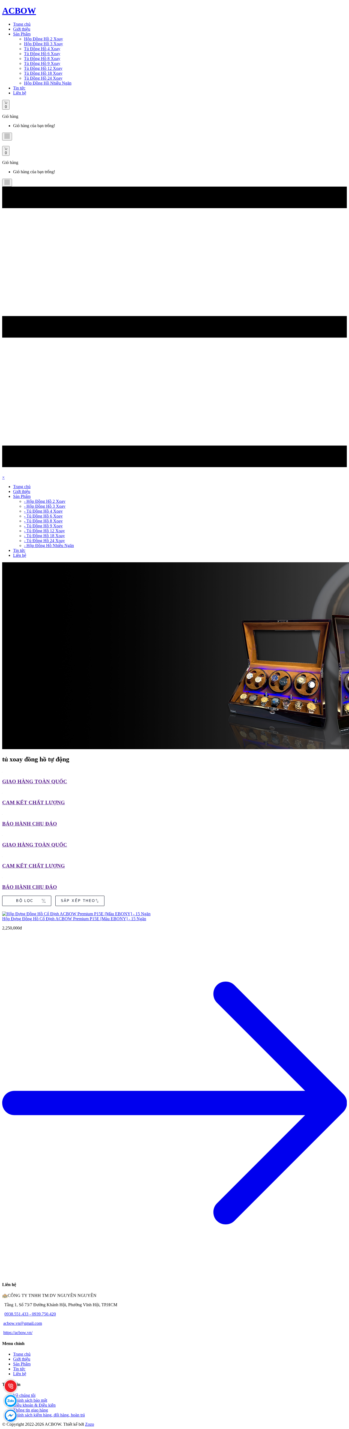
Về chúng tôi (24, 1395)
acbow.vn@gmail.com (22, 1323)
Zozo (89, 1424)
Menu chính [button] (13, 1343)
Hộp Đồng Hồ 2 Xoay (43, 39)
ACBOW (19, 11)
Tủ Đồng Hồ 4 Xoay (42, 48)
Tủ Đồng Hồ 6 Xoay (42, 53)
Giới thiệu (21, 29)
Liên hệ (19, 93)
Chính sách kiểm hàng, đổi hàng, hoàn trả (49, 1415)
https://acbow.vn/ (17, 1332)
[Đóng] (7, 136)
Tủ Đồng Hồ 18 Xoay (43, 73)
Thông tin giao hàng (30, 1410)
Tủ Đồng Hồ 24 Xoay (43, 78)
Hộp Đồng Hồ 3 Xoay (43, 43)
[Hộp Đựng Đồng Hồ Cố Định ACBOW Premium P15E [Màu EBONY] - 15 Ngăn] (174, 913)
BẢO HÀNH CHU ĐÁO (29, 824)
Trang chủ (22, 24)
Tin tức (19, 88)
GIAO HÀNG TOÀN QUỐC (34, 781)
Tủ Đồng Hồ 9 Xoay (42, 63)
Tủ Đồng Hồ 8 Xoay (42, 58)
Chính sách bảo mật (30, 1400)
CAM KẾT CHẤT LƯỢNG (33, 802)
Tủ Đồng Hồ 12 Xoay (43, 68)
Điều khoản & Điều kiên (34, 1405)
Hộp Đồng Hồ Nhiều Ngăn (47, 83)
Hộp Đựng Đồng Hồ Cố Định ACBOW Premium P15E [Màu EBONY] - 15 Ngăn (74, 918)
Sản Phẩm (22, 34)
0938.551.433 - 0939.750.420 (30, 1314)
